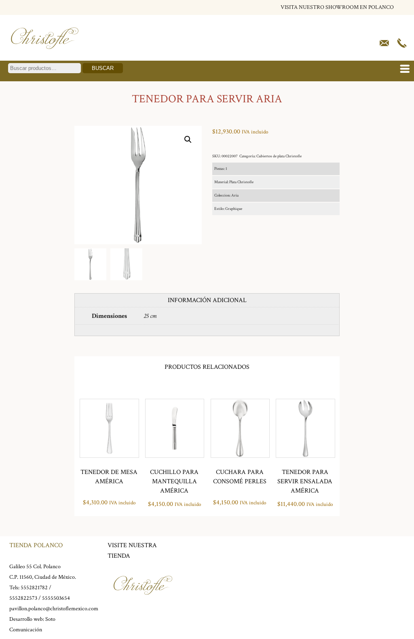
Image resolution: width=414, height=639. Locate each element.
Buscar (103, 68)
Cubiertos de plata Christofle (279, 156)
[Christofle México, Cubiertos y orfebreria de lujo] (44, 51)
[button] (188, 139)
